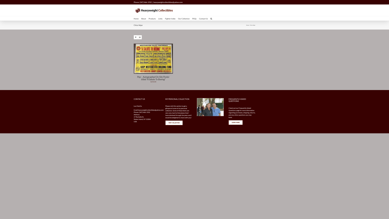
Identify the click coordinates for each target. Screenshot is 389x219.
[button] (211, 18)
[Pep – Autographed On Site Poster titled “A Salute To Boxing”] (153, 45)
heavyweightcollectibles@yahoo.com (168, 2)
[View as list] (140, 37)
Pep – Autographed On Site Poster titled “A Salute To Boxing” (153, 78)
